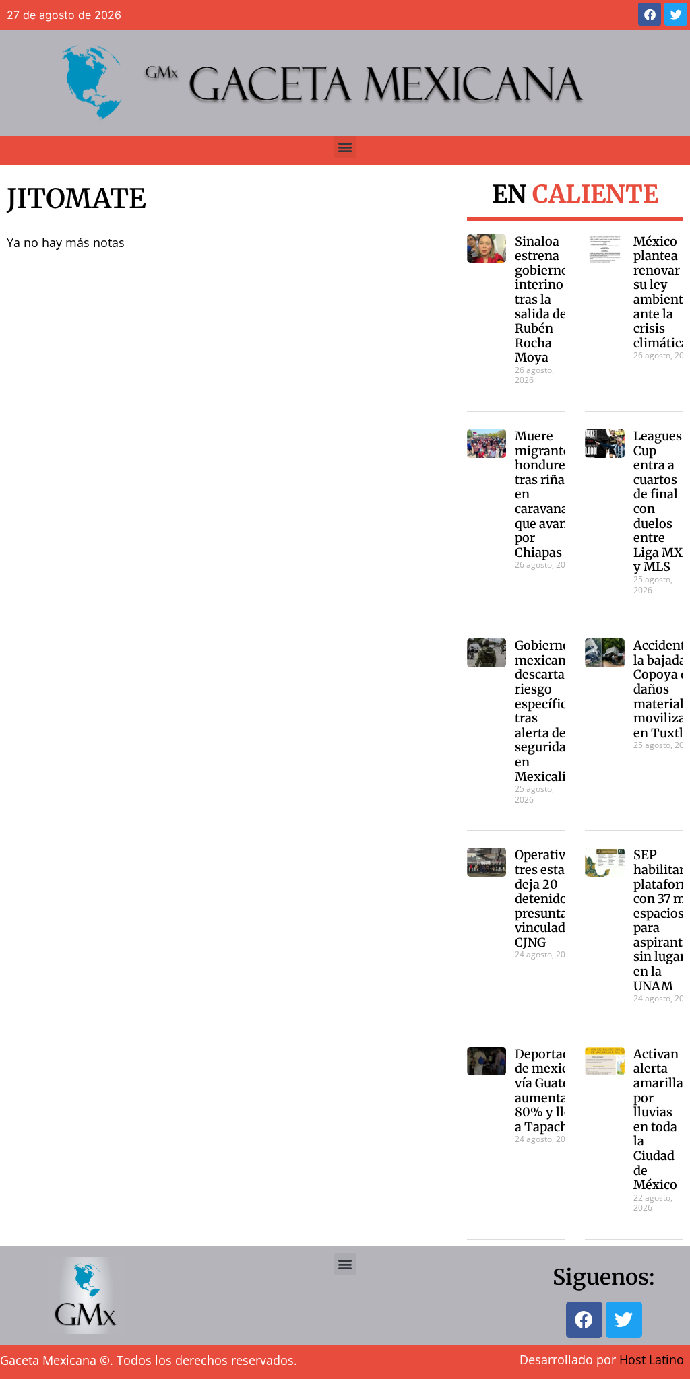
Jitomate (76, 198)
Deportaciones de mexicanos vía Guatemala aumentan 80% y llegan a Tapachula (558, 1090)
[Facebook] (649, 14)
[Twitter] (675, 14)
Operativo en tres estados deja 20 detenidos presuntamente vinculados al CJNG (560, 898)
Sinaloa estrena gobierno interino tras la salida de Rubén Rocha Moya (542, 300)
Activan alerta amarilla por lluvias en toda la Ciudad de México (658, 1119)
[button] (345, 147)
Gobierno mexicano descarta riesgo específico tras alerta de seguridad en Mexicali (544, 711)
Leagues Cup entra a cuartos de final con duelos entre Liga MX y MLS (658, 501)
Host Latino (651, 1359)
